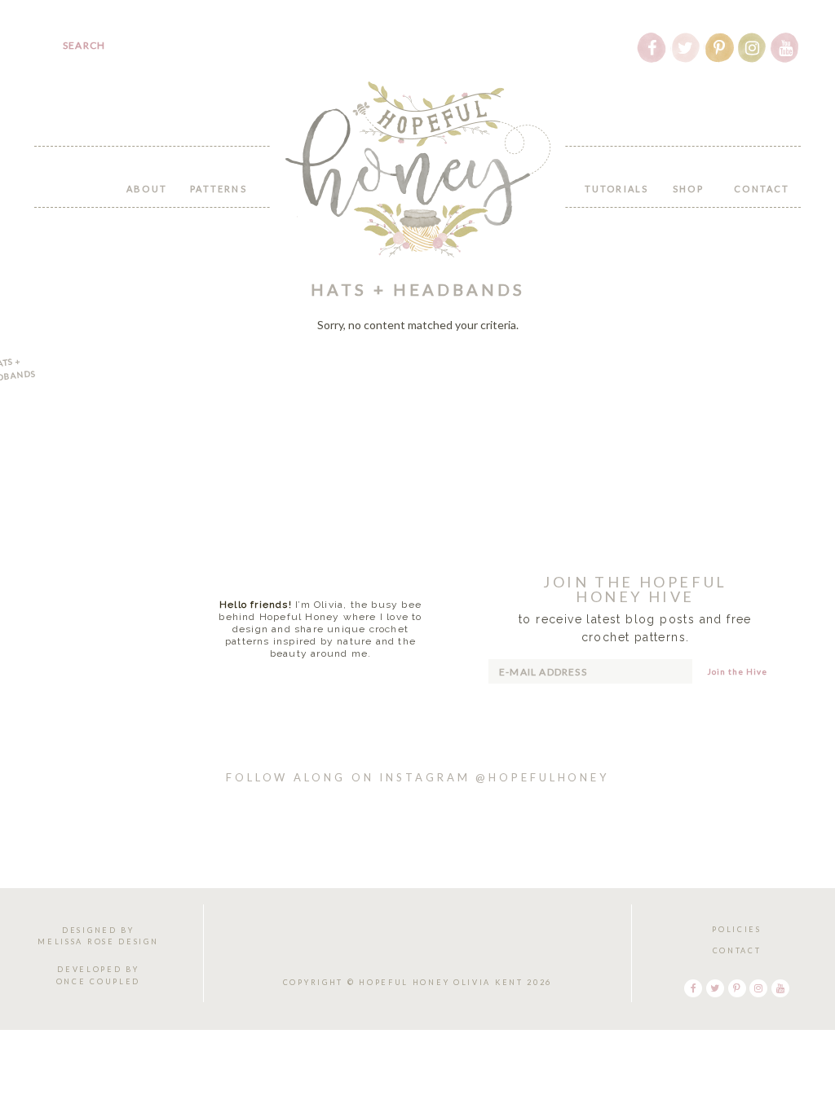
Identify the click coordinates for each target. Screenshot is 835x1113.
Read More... (321, 680)
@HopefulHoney (542, 777)
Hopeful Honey (417, 169)
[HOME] (75, 179)
